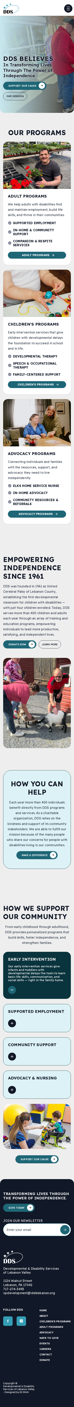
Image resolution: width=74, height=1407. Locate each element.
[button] (68, 8)
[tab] (37, 975)
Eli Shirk (24, 1392)
